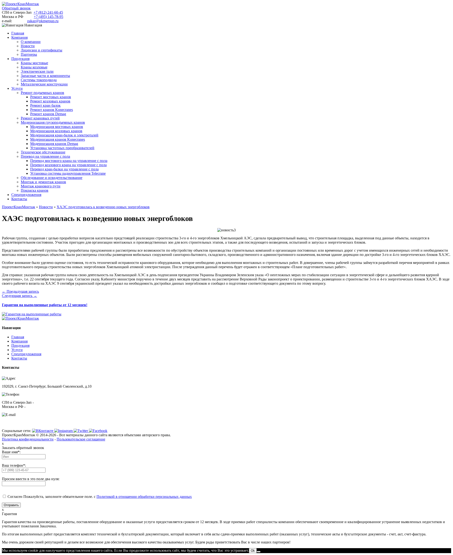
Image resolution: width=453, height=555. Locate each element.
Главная (17, 337)
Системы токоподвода (39, 80)
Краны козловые (34, 67)
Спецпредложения (26, 354)
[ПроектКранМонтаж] (20, 4)
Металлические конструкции (44, 84)
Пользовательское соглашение (81, 439)
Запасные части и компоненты (45, 76)
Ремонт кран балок (45, 105)
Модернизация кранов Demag (54, 144)
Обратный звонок (16, 8)
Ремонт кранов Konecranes (51, 110)
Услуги (17, 350)
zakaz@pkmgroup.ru (43, 21)
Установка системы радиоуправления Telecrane (68, 173)
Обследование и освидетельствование (51, 178)
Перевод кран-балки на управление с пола (64, 169)
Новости (28, 46)
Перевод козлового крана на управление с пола (68, 165)
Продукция (20, 345)
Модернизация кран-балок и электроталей (64, 135)
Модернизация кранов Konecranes (57, 139)
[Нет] (258, 551)
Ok (253, 550)
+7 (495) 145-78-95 (48, 17)
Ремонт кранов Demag (48, 114)
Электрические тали (37, 71)
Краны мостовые (34, 63)
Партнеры (29, 54)
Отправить (11, 505)
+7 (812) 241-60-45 (48, 12)
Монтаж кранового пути (40, 186)
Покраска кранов (34, 190)
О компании (31, 42)
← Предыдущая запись (20, 291)
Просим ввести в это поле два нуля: (30, 479)
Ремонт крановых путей (40, 118)
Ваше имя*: (11, 452)
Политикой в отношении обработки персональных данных (144, 497)
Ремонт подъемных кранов (42, 93)
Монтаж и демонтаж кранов (43, 182)
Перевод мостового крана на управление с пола (68, 161)
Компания (19, 341)
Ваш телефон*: (14, 465)
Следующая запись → (19, 296)
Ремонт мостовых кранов (50, 97)
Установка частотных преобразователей (62, 148)
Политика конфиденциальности (28, 439)
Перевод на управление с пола (45, 156)
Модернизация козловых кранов (56, 131)
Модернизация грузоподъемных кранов (53, 122)
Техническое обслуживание (43, 152)
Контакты (19, 358)
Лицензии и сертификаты (41, 50)
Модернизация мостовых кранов (56, 127)
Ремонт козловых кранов (50, 101)
